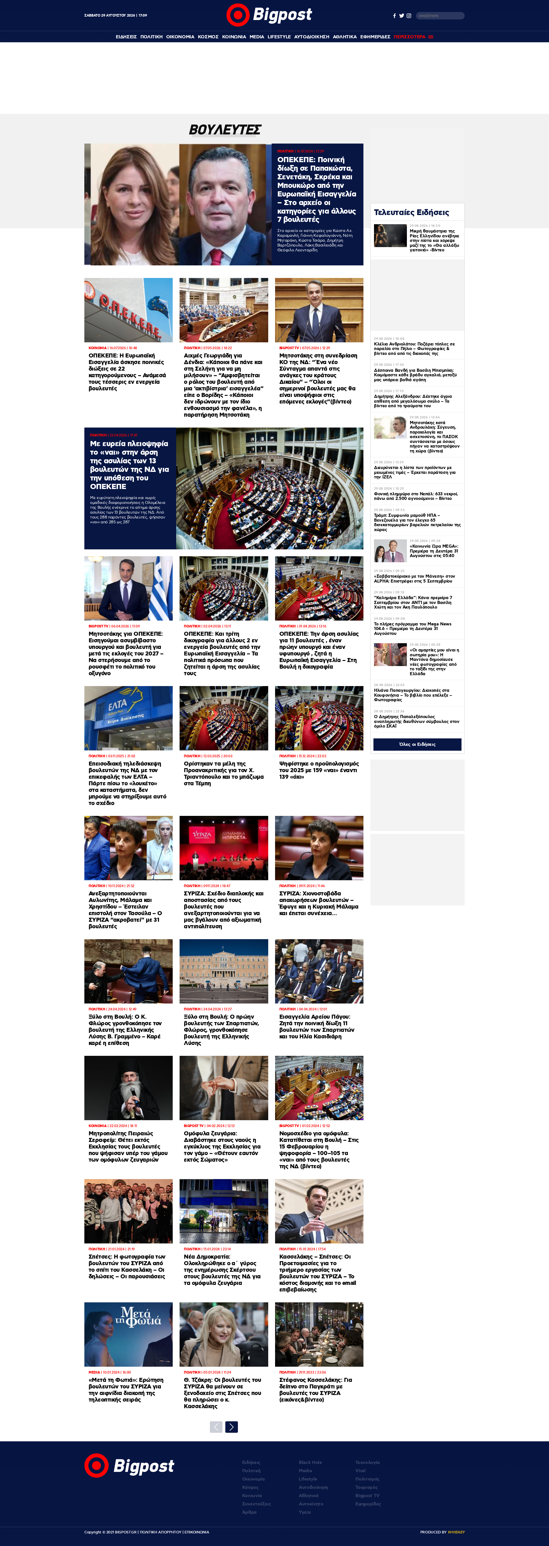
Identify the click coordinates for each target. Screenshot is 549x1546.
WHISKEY (456, 1532)
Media (257, 37)
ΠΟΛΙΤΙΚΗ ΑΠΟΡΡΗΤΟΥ (161, 1532)
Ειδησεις (126, 37)
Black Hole (310, 1463)
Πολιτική (251, 1471)
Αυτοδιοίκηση (313, 1488)
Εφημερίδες (368, 1504)
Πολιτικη (151, 37)
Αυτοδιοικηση (311, 37)
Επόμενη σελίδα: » (231, 1427)
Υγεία (305, 1512)
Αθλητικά (308, 1496)
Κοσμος (208, 37)
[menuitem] (126, 37)
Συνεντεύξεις (256, 1504)
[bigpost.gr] (269, 25)
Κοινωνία (252, 1496)
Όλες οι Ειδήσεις (417, 745)
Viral (360, 1471)
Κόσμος (250, 1488)
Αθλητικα (345, 37)
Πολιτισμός (367, 1479)
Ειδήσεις (251, 1463)
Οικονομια (180, 37)
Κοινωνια (234, 37)
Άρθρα (249, 1512)
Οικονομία (253, 1479)
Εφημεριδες (375, 37)
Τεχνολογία (367, 1463)
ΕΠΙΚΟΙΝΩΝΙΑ (196, 1532)
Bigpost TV (367, 1496)
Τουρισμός (366, 1488)
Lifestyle (279, 37)
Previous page (216, 1427)
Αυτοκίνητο (311, 1504)
